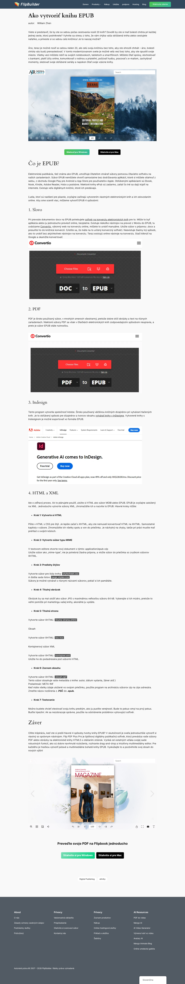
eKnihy (103, 879)
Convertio (45, 226)
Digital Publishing (87, 879)
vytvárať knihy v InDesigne (109, 415)
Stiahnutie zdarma (160, 4)
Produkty (95, 4)
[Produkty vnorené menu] (100, 4)
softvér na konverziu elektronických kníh (107, 219)
